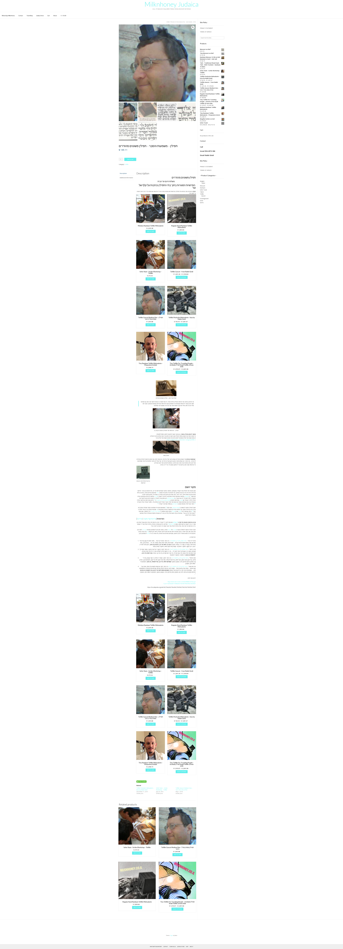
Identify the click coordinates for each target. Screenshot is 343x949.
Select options (181, 277)
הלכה (148, 533)
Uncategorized (204, 198)
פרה (144, 530)
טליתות (202, 202)
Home (167, 22)
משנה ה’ (158, 500)
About (55, 15)
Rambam (202, 188)
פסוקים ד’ (175, 558)
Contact (20, 15)
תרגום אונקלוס (170, 498)
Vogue (171, 935)
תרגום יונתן (175, 504)
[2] (154, 499)
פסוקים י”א (174, 549)
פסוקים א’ (173, 541)
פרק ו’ (162, 500)
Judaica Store (40, 15)
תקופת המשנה (176, 507)
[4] (157, 503)
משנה (181, 500)
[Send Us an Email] (169, 929)
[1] (190, 496)
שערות (174, 530)
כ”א (169, 566)
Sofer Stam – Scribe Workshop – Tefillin (161, 789)
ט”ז (170, 549)
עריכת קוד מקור (150, 518)
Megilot (202, 181)
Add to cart (130, 159)
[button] (192, 27)
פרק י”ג (178, 541)
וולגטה (156, 496)
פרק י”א (179, 566)
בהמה (169, 530)
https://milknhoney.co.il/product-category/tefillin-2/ (181, 440)
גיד (147, 531)
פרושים (172, 524)
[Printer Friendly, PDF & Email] (141, 781)
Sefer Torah (203, 190)
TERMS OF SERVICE (205, 32)
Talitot (203, 183)
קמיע (180, 511)
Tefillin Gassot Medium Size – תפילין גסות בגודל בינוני (184, 789)
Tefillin (172, 22)
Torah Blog (30, 15)
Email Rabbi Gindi (207, 155)
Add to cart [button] (150, 231)
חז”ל (158, 492)
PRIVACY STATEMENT (206, 28)
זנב (145, 530)
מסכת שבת (167, 500)
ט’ (172, 558)
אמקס (201, 200)
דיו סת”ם (175, 522)
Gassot (203, 196)
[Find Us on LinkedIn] (174, 929)
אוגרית (173, 511)
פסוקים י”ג (173, 566)
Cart (48, 15)
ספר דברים (185, 558)
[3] (195, 503)
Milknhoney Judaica (171, 4)
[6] (192, 511)
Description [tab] (123, 173)
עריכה (139, 518)
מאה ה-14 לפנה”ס (155, 511)
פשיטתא (187, 496)
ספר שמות (183, 541)
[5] (166, 507)
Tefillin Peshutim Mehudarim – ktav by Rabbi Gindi (145, 789)
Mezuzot (202, 186)
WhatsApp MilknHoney (8, 15)
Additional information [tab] (126, 178)
